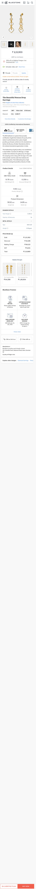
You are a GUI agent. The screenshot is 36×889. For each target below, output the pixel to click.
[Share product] (3, 37)
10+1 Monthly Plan (9, 886)
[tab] (4, 44)
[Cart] (28, 2)
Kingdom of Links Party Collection (15, 102)
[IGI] (20, 130)
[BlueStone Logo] (12, 2)
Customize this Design (24, 119)
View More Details (10, 119)
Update (24, 73)
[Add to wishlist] (31, 37)
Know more (17, 332)
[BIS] (8, 130)
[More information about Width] (25, 205)
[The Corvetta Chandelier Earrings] (23, 269)
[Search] (32, 2)
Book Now (22, 67)
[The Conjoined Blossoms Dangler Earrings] (9, 269)
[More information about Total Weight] (10, 214)
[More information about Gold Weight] (13, 182)
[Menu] (2, 2)
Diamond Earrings (23, 360)
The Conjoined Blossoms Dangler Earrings (9, 277)
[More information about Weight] (7, 228)
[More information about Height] (13, 205)
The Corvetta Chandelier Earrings (23, 277)
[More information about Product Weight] (22, 191)
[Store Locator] (24, 2)
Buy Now (25, 886)
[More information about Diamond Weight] (30, 182)
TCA (16, 62)
